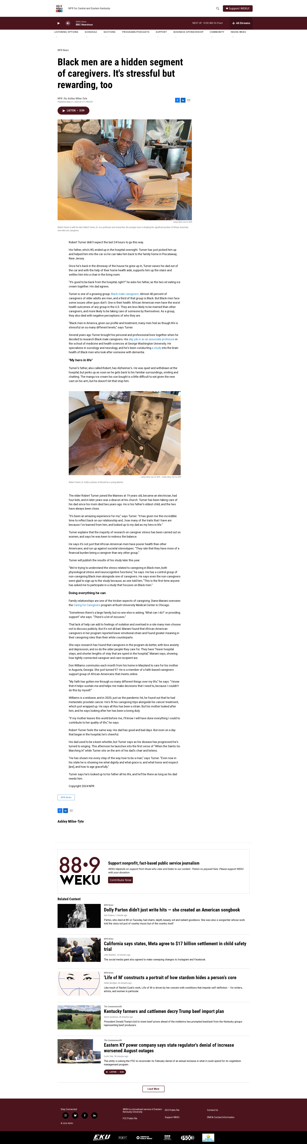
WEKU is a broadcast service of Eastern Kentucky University (142, 1110)
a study (156, 348)
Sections (110, 32)
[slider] (73, 23)
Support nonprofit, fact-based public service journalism (153, 863)
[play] (58, 23)
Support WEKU (172, 1117)
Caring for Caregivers (87, 605)
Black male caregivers (125, 294)
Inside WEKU (238, 32)
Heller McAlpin (110, 983)
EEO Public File (172, 1110)
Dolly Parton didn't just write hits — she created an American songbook (172, 910)
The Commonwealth (113, 1006)
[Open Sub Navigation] (56, 37)
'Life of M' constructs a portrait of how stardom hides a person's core (170, 977)
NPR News (63, 50)
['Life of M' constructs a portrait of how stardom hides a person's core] (79, 984)
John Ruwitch (110, 955)
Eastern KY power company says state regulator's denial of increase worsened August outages (169, 1047)
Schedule (91, 32)
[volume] (68, 23)
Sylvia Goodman (111, 1017)
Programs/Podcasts (136, 32)
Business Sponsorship (188, 32)
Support (161, 32)
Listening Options (66, 32)
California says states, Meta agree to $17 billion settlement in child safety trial (175, 946)
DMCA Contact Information (220, 1117)
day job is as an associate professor (152, 339)
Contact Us (212, 1110)
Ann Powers (109, 915)
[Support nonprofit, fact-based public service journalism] (80, 871)
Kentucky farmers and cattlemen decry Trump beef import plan (164, 1011)
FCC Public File (130, 1118)
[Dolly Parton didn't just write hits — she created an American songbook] (79, 916)
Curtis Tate (108, 1056)
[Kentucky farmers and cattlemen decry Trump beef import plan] (79, 1017)
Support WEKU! (239, 8)
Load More (153, 1088)
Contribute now (120, 880)
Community (217, 32)
